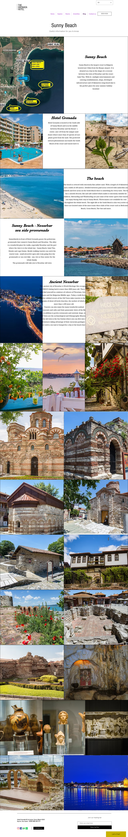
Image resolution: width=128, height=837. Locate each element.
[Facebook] (21, 828)
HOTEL (21, 9)
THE (20, 5)
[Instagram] (18, 828)
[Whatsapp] (24, 828)
